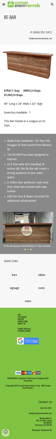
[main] (28, 17)
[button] (3, 4)
